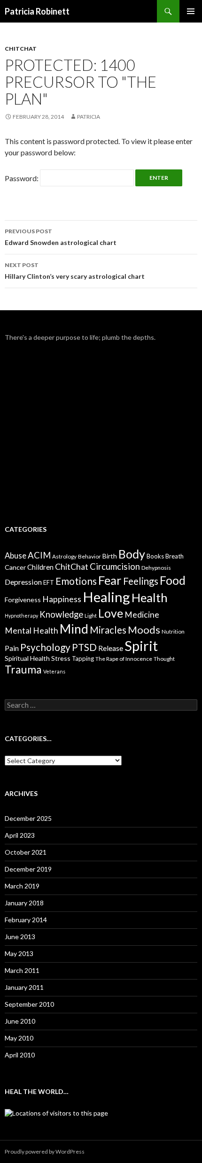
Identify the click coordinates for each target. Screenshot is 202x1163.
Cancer (15, 567)
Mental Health (31, 630)
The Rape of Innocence (123, 658)
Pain (12, 648)
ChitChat (21, 48)
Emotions (76, 581)
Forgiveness (23, 600)
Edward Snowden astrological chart (61, 237)
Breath (174, 556)
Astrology (64, 556)
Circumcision (115, 566)
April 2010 (20, 1055)
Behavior (89, 556)
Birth (109, 556)
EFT (48, 582)
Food (173, 580)
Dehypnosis (156, 567)
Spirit (141, 645)
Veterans (54, 671)
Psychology (45, 647)
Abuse (15, 555)
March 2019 (22, 886)
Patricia (88, 116)
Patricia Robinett (37, 11)
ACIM (39, 555)
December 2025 (28, 818)
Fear (110, 580)
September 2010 (29, 1004)
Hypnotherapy (21, 615)
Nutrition (173, 631)
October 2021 (26, 852)
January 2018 (24, 903)
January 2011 (24, 987)
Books (155, 556)
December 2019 (28, 869)
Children (40, 567)
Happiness (61, 599)
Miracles (108, 629)
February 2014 (26, 920)
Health (150, 597)
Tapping (83, 658)
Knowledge (61, 614)
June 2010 (20, 1021)
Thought (164, 658)
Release (110, 648)
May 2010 (19, 1038)
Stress (60, 658)
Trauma (23, 669)
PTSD (84, 647)
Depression (23, 581)
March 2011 (22, 970)
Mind (74, 628)
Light (91, 615)
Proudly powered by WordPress (45, 1151)
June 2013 (20, 937)
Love (110, 613)
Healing (106, 597)
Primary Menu (190, 11)
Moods (144, 630)
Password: (22, 178)
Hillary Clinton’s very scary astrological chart (75, 270)
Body (131, 554)
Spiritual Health (27, 658)
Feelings (140, 581)
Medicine (141, 614)
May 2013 (19, 953)
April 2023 (20, 835)
